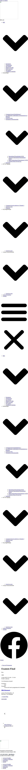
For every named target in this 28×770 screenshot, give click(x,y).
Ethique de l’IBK (10, 67)
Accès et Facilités (7, 758)
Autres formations (7, 294)
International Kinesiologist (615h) (16, 156)
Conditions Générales (11, 71)
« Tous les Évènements (6, 665)
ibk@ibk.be (11, 754)
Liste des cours (9, 118)
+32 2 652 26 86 (4, 754)
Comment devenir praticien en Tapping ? (15, 205)
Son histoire (8, 66)
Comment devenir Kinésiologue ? (13, 114)
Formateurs (8, 63)
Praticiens (8, 162)
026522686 (4, 699)
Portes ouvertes (9, 69)
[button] (14, 326)
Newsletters (8, 70)
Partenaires (5, 760)
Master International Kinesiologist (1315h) (18, 160)
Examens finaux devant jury (15, 161)
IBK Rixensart (5, 690)
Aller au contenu (4, 0)
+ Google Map (4, 696)
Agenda (4, 296)
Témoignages (9, 65)
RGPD (4, 762)
